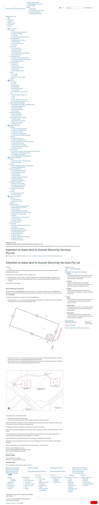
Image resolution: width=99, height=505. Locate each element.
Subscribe (83, 475)
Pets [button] (40, 480)
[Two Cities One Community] (83, 468)
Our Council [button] (28, 482)
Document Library (69, 267)
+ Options (71, 475)
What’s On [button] (85, 479)
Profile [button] (70, 479)
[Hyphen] (38, 468)
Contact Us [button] (11, 487)
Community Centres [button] (88, 484)
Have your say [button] (11, 485)
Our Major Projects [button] (29, 484)
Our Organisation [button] (29, 480)
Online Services (88, 8)
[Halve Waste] (61, 472)
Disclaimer (13, 503)
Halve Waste (32, 9)
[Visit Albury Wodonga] (16, 472)
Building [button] (56, 479)
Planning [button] (56, 480)
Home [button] (9, 477)
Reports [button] (70, 480)
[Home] (8, 18)
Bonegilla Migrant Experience (34, 4)
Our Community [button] (29, 485)
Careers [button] (10, 488)
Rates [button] (26, 487)
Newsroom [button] (11, 482)
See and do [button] (86, 485)
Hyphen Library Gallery (33, 2)
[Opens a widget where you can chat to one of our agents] (94, 502)
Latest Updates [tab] (10, 454)
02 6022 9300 (72, 325)
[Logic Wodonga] (38, 472)
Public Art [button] (85, 480)
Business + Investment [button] (72, 477)
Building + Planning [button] (56, 477)
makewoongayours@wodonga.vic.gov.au (78, 328)
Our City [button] (27, 479)
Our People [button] (42, 479)
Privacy (7, 503)
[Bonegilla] (61, 468)
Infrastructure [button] (57, 482)
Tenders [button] (70, 492)
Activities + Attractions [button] (86, 477)
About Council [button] (26, 477)
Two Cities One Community (36, 10)
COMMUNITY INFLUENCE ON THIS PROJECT (76, 272)
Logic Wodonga (31, 5)
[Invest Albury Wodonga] (16, 468)
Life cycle (67, 296)
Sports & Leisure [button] (87, 482)
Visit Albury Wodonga (34, 12)
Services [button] (39, 477)
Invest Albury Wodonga (35, 13)
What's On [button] (10, 484)
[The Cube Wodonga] (83, 472)
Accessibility (20, 503)
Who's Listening (69, 320)
